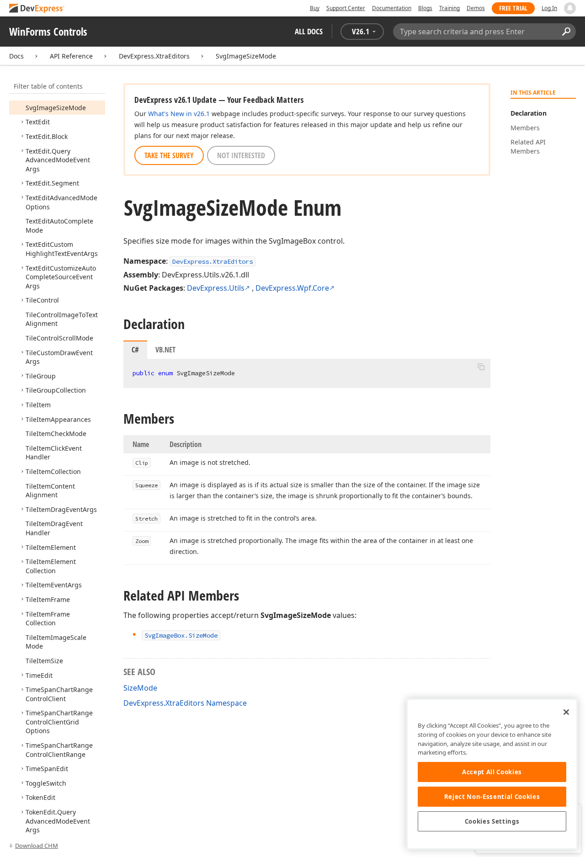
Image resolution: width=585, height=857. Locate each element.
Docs (16, 56)
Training (449, 8)
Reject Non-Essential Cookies (492, 797)
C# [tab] (135, 350)
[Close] (566, 712)
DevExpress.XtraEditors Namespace (185, 703)
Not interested (241, 155)
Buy (314, 8)
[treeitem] (56, 107)
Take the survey (169, 155)
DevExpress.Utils (216, 288)
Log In (549, 8)
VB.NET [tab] (165, 350)
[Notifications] (570, 8)
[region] (492, 774)
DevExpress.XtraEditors (154, 56)
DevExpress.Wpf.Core (292, 288)
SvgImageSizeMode (246, 56)
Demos (476, 8)
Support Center (345, 8)
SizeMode (140, 688)
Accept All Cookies (492, 772)
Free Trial (513, 8)
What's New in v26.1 (179, 113)
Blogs (425, 8)
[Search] (566, 31)
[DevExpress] (37, 9)
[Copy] (480, 366)
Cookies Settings (492, 821)
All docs (309, 31)
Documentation (391, 8)
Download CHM (36, 845)
